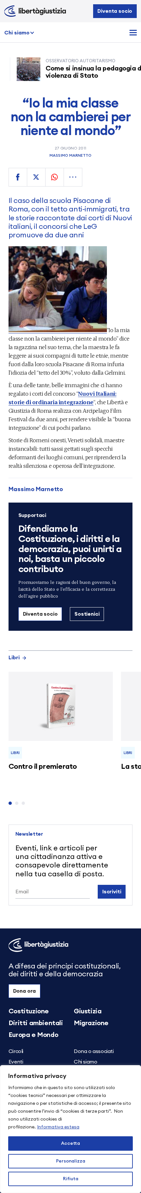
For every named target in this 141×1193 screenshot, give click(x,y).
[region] (70, 1129)
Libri (14, 657)
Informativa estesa (58, 1127)
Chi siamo (17, 32)
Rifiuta (70, 1179)
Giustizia (87, 1011)
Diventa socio (114, 11)
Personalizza (70, 1161)
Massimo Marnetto (70, 155)
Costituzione (29, 1011)
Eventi (16, 1061)
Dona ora (24, 991)
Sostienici (86, 614)
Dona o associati (94, 1051)
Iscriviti (111, 891)
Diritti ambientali (36, 1023)
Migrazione (91, 1023)
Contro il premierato (43, 766)
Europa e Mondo (33, 1035)
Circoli (16, 1051)
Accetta (70, 1143)
